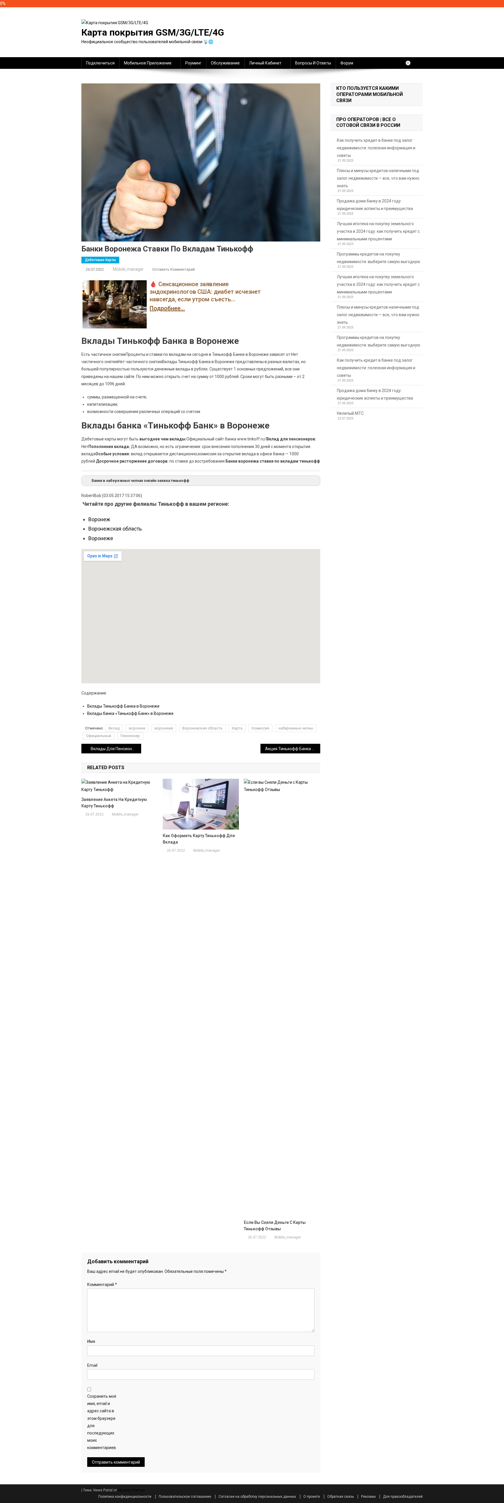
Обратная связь (340, 1497)
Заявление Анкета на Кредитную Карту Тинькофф (114, 802)
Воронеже (100, 538)
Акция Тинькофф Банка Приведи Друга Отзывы (292, 748)
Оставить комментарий (173, 269)
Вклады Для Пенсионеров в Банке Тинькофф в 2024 (116, 748)
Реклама (368, 1497)
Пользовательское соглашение (185, 1497)
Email (92, 1365)
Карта (237, 728)
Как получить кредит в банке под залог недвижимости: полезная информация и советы (376, 148)
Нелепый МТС (350, 413)
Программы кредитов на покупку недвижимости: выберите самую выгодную (378, 258)
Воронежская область (115, 529)
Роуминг (193, 63)
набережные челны (296, 728)
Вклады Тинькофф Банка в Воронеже (123, 706)
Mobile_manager (128, 269)
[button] (201, 481)
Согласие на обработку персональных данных (257, 1497)
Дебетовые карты (100, 260)
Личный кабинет (265, 63)
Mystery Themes (131, 1490)
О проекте (311, 1497)
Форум (346, 63)
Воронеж (99, 519)
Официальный (98, 736)
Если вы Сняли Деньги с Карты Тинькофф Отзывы (275, 1225)
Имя (91, 1341)
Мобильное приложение (148, 63)
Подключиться (100, 63)
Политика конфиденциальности (124, 1497)
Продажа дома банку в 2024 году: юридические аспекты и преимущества (375, 205)
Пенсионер (130, 736)
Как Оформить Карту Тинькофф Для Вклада (199, 838)
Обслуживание (225, 63)
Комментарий (102, 1284)
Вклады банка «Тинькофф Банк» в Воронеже (130, 713)
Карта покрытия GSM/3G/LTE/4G (152, 32)
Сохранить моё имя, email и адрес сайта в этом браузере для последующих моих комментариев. (102, 1422)
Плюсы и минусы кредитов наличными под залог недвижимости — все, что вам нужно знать (378, 178)
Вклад (114, 728)
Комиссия (260, 728)
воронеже (164, 728)
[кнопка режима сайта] (411, 63)
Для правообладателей (403, 1497)
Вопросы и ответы (313, 63)
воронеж (137, 728)
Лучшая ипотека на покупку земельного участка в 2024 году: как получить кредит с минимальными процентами (378, 231)
